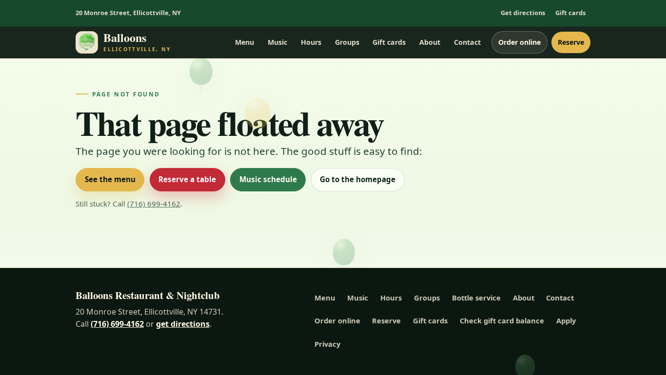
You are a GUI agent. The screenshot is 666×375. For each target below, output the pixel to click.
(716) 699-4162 (153, 203)
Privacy (327, 344)
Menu (244, 42)
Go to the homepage (357, 179)
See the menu (110, 179)
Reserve (571, 42)
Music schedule (268, 179)
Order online (519, 42)
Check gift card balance (502, 320)
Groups (347, 42)
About (429, 42)
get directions (183, 324)
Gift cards (570, 12)
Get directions (523, 12)
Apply (566, 320)
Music (277, 42)
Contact (467, 42)
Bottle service (476, 297)
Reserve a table (187, 179)
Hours (311, 42)
